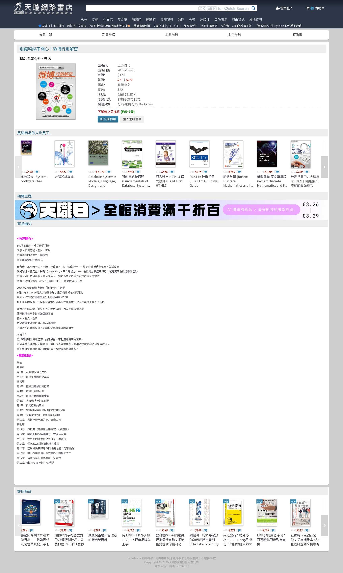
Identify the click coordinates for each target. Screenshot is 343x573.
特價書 (297, 34)
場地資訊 (255, 19)
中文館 (108, 19)
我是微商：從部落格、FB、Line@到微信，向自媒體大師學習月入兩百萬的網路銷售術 (237, 544)
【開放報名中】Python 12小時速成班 (278, 26)
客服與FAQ (163, 558)
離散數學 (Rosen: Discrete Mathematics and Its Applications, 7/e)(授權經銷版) (238, 185)
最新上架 (45, 34)
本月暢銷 (234, 34)
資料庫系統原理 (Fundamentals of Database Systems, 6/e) (136, 183)
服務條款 (210, 558)
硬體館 (151, 19)
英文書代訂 (191, 26)
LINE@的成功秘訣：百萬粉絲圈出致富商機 (271, 539)
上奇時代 (124, 65)
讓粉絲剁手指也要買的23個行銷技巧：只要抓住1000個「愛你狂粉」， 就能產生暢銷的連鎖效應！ (69, 544)
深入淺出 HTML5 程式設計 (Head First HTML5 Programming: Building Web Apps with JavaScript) (170, 187)
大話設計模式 (64, 176)
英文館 (122, 19)
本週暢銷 (171, 34)
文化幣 (225, 26)
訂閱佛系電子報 (242, 26)
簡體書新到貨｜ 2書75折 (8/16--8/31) (157, 26)
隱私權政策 (194, 558)
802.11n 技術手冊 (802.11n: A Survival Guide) (204, 181)
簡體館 (136, 19)
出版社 (205, 19)
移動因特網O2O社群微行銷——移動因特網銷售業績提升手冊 (35, 539)
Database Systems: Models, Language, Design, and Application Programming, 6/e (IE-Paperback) (102, 187)
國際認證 (166, 19)
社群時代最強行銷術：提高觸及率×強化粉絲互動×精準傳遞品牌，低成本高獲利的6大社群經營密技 (305, 546)
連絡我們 (179, 558)
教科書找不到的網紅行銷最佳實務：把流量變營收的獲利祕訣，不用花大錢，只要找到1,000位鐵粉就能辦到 (170, 546)
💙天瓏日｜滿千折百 (51, 26)
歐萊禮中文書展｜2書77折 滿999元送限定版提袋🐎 (99, 26)
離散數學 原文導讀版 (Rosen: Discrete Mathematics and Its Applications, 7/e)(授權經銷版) (272, 185)
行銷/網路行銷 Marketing (135, 104)
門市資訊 (238, 19)
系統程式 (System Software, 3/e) (34, 178)
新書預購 (108, 34)
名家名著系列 (209, 26)
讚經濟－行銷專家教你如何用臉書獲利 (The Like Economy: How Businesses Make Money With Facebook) (204, 546)
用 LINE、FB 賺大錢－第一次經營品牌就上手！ (136, 539)
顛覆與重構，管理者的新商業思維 (102, 537)
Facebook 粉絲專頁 (140, 558)
